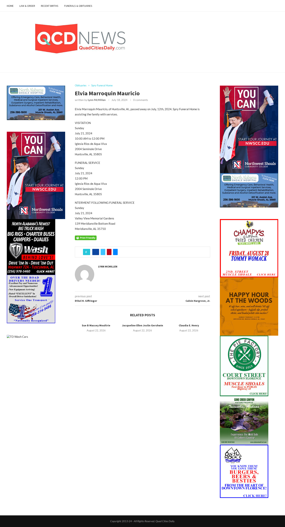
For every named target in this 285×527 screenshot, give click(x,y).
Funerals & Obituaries (78, 6)
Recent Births (49, 6)
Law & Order (27, 6)
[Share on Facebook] (95, 252)
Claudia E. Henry (189, 325)
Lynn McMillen (97, 99)
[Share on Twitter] (103, 252)
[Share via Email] (115, 252)
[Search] (276, 5)
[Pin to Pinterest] (109, 252)
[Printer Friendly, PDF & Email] (86, 237)
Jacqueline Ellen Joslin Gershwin (142, 325)
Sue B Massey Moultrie (96, 325)
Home (10, 6)
